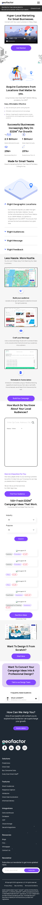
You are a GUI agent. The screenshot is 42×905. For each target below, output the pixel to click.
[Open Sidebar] (38, 2)
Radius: (9, 428)
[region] (21, 442)
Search (21, 539)
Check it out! (35, 8)
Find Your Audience (17, 494)
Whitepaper (6, 847)
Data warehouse (8, 813)
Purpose (9, 525)
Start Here (21, 656)
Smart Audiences (8, 786)
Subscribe (31, 870)
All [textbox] (9, 520)
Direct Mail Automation (10, 797)
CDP (3, 820)
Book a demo (21, 728)
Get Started (21, 48)
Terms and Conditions (31, 886)
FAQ (3, 843)
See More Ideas (21, 615)
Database (5, 816)
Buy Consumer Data (9, 770)
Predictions (6, 763)
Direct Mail (6, 767)
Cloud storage (7, 824)
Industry (9, 515)
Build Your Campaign (21, 398)
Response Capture (8, 790)
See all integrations (9, 827)
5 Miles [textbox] (14, 428)
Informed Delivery (8, 801)
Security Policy (18, 886)
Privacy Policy (8, 886)
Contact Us (6, 850)
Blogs (4, 839)
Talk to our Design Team (21, 682)
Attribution (5, 793)
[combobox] (16, 429)
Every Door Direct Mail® (10, 774)
